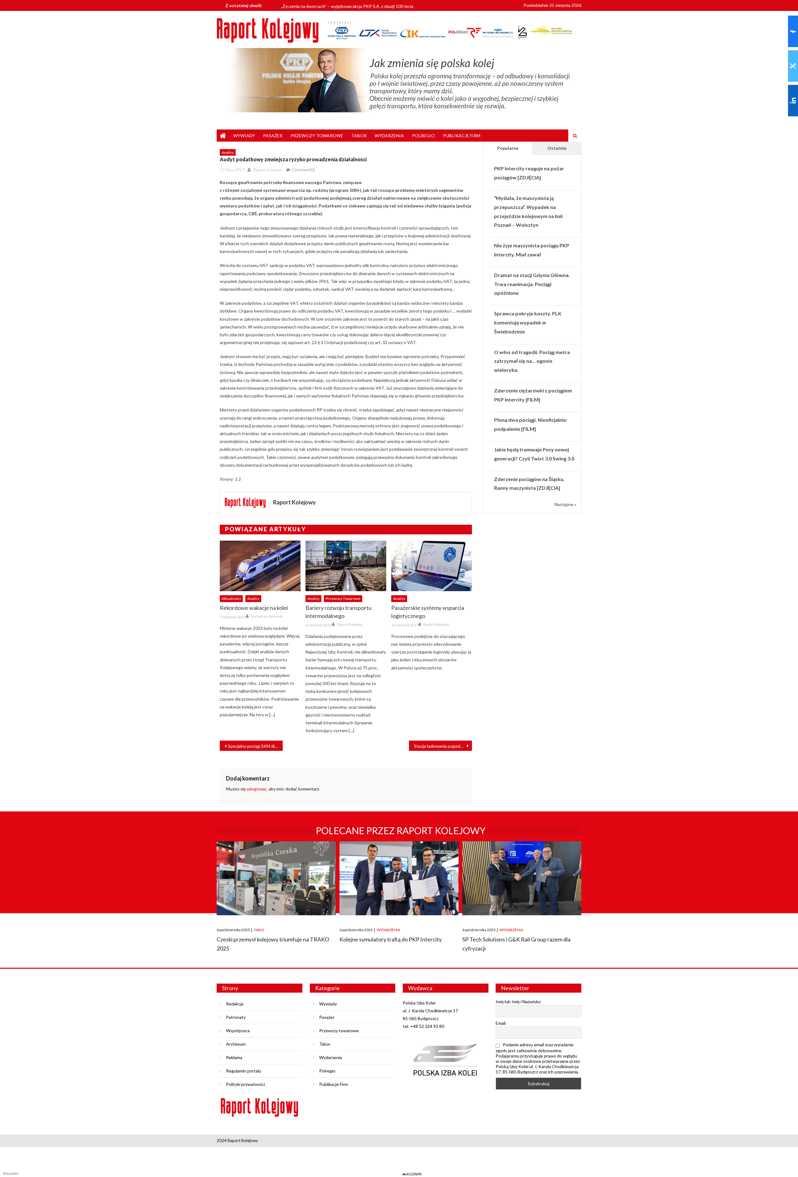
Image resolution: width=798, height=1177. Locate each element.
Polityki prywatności (245, 1084)
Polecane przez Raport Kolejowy (401, 830)
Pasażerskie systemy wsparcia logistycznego (427, 611)
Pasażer (272, 135)
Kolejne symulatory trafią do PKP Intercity (390, 939)
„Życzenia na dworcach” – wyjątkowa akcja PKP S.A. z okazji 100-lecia (347, 5)
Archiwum (236, 1044)
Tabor (359, 135)
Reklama (234, 1057)
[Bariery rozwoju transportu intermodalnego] (345, 566)
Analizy (228, 152)
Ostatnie (556, 148)
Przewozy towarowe (317, 135)
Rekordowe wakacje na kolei (254, 607)
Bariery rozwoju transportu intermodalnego (338, 611)
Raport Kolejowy (267, 169)
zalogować (257, 788)
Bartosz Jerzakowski (267, 616)
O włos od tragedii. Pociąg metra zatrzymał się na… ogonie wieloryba (532, 361)
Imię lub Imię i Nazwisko (518, 1001)
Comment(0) (303, 169)
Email (501, 1023)
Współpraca (238, 1030)
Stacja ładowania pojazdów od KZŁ (443, 746)
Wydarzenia (389, 135)
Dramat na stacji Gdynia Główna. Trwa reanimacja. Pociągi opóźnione (532, 284)
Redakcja (234, 1003)
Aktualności (231, 598)
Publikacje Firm (461, 135)
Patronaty (236, 1017)
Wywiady (244, 135)
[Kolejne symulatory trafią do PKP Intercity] (399, 878)
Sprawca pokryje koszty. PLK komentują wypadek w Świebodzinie (527, 322)
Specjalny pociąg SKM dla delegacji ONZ (255, 746)
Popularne (507, 148)
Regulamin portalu (243, 1070)
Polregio (423, 135)
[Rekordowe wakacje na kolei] (260, 566)
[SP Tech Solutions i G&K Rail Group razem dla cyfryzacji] (521, 878)
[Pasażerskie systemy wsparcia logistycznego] (431, 566)
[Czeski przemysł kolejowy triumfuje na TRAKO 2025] (276, 878)
